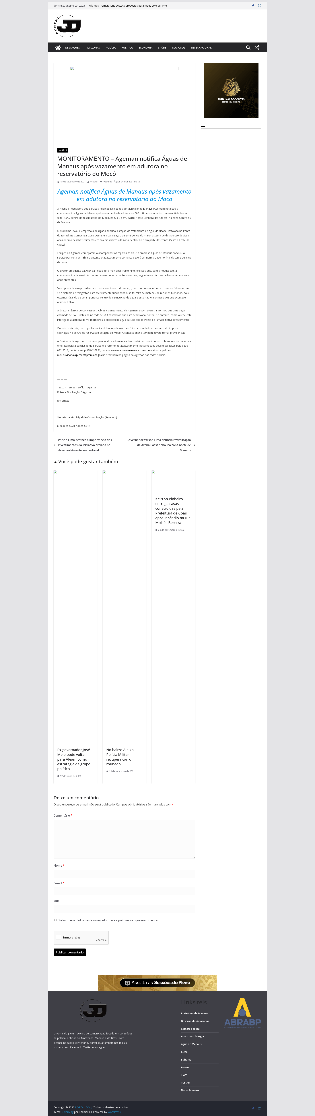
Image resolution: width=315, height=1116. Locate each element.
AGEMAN (107, 181)
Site (56, 901)
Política (127, 47)
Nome (59, 865)
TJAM (184, 1075)
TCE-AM (185, 1082)
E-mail (59, 883)
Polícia (111, 47)
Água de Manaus (191, 1044)
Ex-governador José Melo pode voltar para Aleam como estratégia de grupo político (73, 759)
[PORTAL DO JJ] (58, 47)
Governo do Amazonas (195, 1021)
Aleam (185, 1067)
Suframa (186, 1059)
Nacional (178, 47)
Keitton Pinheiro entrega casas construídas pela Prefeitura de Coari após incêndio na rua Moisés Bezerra (172, 510)
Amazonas (93, 47)
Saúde (162, 47)
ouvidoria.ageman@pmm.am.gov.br (84, 355)
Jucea (184, 1052)
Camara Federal (190, 1028)
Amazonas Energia (192, 1036)
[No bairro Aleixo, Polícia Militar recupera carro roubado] (124, 473)
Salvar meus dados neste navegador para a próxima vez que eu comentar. (109, 920)
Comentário (63, 816)
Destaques (72, 47)
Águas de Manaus (123, 181)
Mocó (137, 181)
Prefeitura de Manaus (194, 1013)
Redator (94, 181)
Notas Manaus (190, 1090)
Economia (145, 47)
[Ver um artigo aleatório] (257, 47)
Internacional (201, 47)
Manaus (63, 150)
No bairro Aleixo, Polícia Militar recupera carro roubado (120, 756)
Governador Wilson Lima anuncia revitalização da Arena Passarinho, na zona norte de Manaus (159, 445)
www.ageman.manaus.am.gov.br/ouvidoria (136, 350)
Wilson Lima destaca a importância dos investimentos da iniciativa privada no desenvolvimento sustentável (85, 445)
